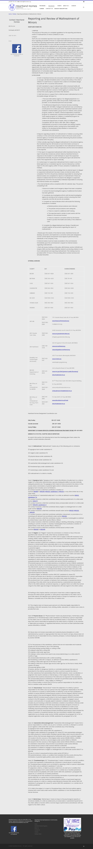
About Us (37, 828)
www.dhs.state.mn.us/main (60, 400)
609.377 (35, 501)
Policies (14, 14)
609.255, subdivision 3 (39, 505)
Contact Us (37, 830)
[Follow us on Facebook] (83, 1)
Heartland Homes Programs (41, 826)
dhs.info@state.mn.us (58, 375)
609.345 (42, 529)
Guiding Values (38, 834)
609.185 (36, 491)
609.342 (36, 529)
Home (10, 14)
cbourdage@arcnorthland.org (61, 349)
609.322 (64, 516)
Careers (36, 832)
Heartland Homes (17, 846)
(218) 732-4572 (12, 35)
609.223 (61, 491)
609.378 (39, 509)
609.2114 (42, 491)
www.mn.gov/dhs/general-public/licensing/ (65, 371)
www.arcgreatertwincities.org (60, 333)
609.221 (71, 510)
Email (10, 41)
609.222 (76, 510)
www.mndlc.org (56, 359)
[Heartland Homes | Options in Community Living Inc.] (12, 7)
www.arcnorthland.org (58, 346)
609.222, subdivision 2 (51, 491)
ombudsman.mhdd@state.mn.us (62, 391)
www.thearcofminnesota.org (60, 321)
